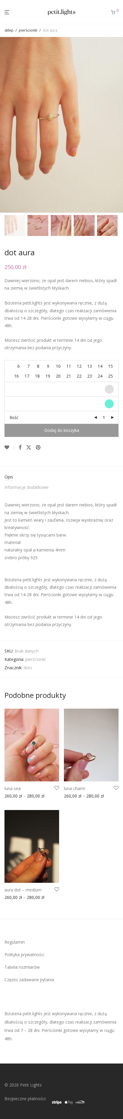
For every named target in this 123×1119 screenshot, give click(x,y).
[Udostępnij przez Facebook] (20, 447)
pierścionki (28, 30)
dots (28, 667)
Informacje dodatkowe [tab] (26, 487)
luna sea (12, 788)
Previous (5, 125)
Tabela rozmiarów (22, 967)
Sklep (8, 30)
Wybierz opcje (16, 797)
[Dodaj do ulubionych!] (9, 447)
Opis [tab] (8, 477)
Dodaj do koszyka (61, 430)
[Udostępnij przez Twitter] (28, 447)
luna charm (74, 788)
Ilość (14, 417)
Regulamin (14, 942)
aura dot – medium (22, 890)
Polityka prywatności (24, 954)
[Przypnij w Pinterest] (38, 447)
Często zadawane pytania (29, 979)
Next (117, 125)
